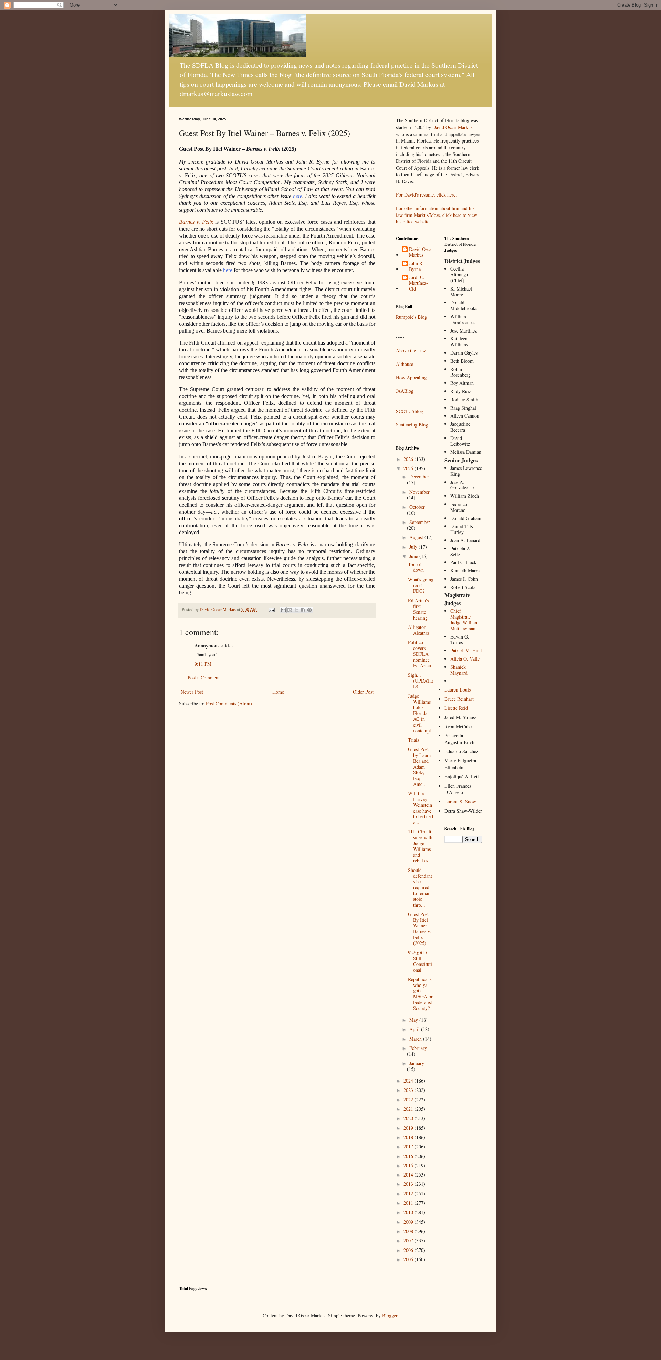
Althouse (404, 364)
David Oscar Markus (452, 127)
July (414, 547)
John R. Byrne (416, 266)
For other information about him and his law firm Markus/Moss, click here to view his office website (436, 215)
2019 (409, 1128)
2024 (409, 1080)
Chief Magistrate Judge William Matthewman (464, 619)
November (419, 491)
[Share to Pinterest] (309, 610)
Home (278, 691)
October (417, 507)
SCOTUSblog (409, 411)
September (419, 522)
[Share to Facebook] (303, 610)
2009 (409, 1222)
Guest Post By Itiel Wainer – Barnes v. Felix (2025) (419, 928)
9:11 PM (203, 664)
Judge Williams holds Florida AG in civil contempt (419, 713)
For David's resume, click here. (426, 194)
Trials (413, 740)
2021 (409, 1109)
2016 (409, 1156)
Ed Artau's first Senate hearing (418, 609)
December (419, 476)
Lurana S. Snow (460, 801)
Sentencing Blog (412, 424)
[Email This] (283, 610)
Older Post (363, 691)
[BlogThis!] (289, 610)
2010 (409, 1212)
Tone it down (416, 567)
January (416, 1063)
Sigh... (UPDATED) (420, 681)
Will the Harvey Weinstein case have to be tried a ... (420, 807)
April (415, 1029)
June (414, 556)
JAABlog (404, 391)
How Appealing (411, 377)
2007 (409, 1240)
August (416, 537)
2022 (409, 1099)
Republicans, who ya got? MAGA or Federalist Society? (420, 993)
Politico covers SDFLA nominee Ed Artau (419, 653)
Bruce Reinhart (459, 699)
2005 (409, 1259)
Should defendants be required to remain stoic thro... (420, 887)
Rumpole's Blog (411, 317)
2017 (409, 1146)
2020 (409, 1118)
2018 (409, 1137)
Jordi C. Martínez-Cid (418, 283)
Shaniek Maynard (459, 670)
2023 (409, 1090)
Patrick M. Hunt (466, 650)
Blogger (389, 1315)
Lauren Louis (457, 689)
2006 (409, 1250)
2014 (409, 1174)
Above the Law (411, 350)
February (418, 1048)
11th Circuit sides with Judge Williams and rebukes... (420, 846)
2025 (409, 468)
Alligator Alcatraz (418, 630)
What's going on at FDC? (420, 585)
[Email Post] (271, 609)
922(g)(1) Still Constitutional (420, 961)
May (414, 1019)
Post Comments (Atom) (229, 703)
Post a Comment (204, 677)
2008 (409, 1231)
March (416, 1038)
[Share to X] (296, 610)
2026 (409, 459)
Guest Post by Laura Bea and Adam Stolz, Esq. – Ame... (419, 766)
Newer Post (192, 691)
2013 (409, 1184)
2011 (409, 1203)
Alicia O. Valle (465, 658)
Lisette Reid (456, 708)
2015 (409, 1165)
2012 (409, 1193)
